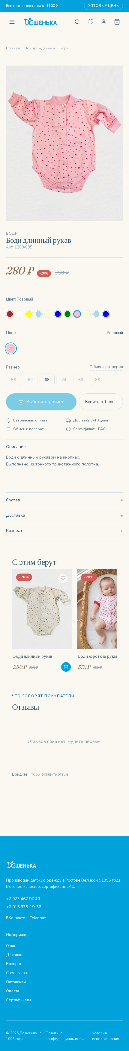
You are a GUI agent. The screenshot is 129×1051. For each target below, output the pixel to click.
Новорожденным (39, 48)
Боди (63, 48)
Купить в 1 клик (101, 402)
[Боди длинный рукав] (42, 620)
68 (47, 380)
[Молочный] (48, 314)
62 (30, 380)
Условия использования (105, 1036)
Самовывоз (16, 973)
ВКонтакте (15, 918)
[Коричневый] (10, 314)
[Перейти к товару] (66, 667)
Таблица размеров (106, 366)
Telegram (38, 918)
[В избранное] (63, 578)
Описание (16, 447)
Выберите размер (45, 402)
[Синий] (58, 314)
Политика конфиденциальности (65, 1036)
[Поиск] (77, 22)
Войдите (20, 774)
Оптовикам (16, 982)
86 (97, 380)
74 (64, 380)
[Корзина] (117, 22)
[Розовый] (77, 314)
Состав (13, 500)
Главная (13, 48)
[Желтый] (29, 314)
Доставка (15, 515)
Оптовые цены (103, 6)
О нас (11, 946)
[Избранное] (91, 22)
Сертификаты (18, 1000)
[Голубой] (39, 314)
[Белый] (19, 314)
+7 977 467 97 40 (23, 899)
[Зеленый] (67, 314)
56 (13, 380)
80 (80, 380)
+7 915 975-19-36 (23, 907)
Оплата (12, 991)
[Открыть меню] (12, 22)
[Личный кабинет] (104, 22)
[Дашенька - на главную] (45, 22)
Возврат (14, 530)
